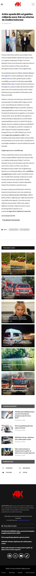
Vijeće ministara (24, 229)
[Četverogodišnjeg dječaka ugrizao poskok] (7, 429)
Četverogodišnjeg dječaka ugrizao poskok (24, 427)
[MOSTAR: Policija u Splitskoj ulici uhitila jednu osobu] (7, 440)
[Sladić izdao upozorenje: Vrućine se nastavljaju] (18, 359)
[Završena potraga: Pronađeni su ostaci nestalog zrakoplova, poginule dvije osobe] (18, 335)
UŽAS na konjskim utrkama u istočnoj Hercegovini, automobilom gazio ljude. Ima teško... (17, 269)
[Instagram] (15, 555)
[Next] (32, 248)
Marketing (12, 572)
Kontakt (20, 572)
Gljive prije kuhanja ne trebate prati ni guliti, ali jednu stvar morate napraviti (25, 451)
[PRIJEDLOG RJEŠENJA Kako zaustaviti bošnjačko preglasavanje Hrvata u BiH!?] (7, 415)
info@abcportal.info (24, 520)
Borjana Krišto (14, 229)
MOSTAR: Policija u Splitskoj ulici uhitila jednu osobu (24, 438)
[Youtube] (21, 555)
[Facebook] (9, 555)
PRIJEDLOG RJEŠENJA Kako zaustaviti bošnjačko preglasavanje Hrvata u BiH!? (24, 415)
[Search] (33, 4)
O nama (3, 572)
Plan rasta (11, 84)
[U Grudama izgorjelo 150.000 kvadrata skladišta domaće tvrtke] (18, 287)
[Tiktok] (26, 555)
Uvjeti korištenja (30, 572)
